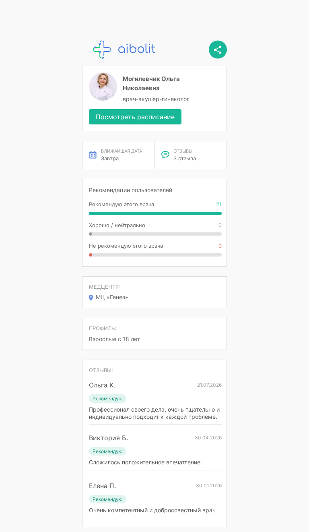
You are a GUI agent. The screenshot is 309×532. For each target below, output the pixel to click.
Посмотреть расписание (135, 117)
